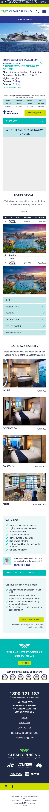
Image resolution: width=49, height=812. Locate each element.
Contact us (25, 727)
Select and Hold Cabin (30, 620)
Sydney (16, 81)
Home (5, 60)
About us (24, 722)
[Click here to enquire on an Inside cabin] (24, 373)
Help (24, 717)
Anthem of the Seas (12, 63)
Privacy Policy (25, 738)
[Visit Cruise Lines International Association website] (11, 766)
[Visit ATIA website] (25, 766)
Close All (24, 211)
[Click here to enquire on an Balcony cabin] (24, 449)
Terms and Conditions (24, 732)
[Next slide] (42, 39)
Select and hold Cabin (34, 113)
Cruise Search (24, 19)
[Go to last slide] (6, 39)
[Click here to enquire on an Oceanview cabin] (24, 411)
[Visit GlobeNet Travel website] (38, 766)
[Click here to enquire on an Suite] (24, 487)
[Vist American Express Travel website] (32, 774)
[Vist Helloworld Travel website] (16, 774)
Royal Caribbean (30, 60)
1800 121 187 (22, 564)
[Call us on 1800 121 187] (38, 11)
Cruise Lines (15, 60)
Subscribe (25, 663)
